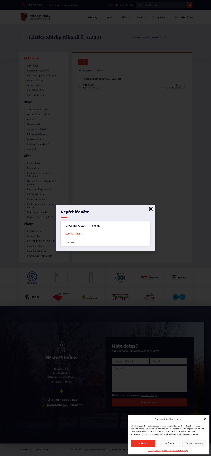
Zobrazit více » (73, 233)
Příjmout (143, 443)
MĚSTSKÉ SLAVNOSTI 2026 (82, 226)
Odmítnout (169, 443)
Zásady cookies (154, 450)
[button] (204, 419)
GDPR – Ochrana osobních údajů (175, 450)
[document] (105, 228)
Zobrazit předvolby (194, 443)
